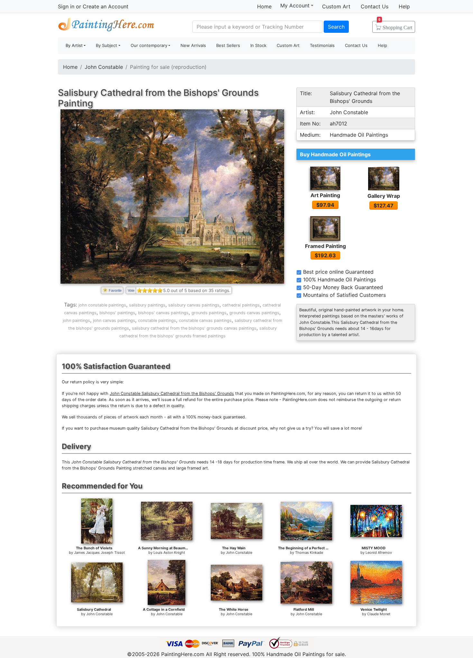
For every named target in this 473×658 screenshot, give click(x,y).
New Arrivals (193, 45)
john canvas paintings (114, 320)
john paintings (76, 320)
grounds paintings (209, 312)
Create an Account (105, 6)
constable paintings (157, 320)
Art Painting (325, 195)
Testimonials (322, 45)
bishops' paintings (117, 312)
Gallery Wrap (383, 196)
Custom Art (336, 6)
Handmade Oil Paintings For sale (106, 25)
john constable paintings (102, 305)
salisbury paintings (147, 305)
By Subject (106, 45)
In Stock (258, 45)
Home (264, 6)
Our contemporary (149, 45)
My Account (295, 5)
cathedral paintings (241, 305)
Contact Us (374, 6)
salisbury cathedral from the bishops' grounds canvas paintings (194, 328)
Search (336, 26)
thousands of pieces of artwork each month (120, 417)
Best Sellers (228, 45)
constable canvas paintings (205, 320)
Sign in (66, 6)
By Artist (74, 45)
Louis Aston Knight (169, 552)
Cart (395, 25)
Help (404, 6)
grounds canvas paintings (254, 312)
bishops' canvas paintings (163, 312)
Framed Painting (325, 246)
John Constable (104, 67)
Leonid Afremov (379, 552)
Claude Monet (378, 614)
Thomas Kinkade (309, 552)
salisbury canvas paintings (193, 305)
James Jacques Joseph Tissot (99, 552)
